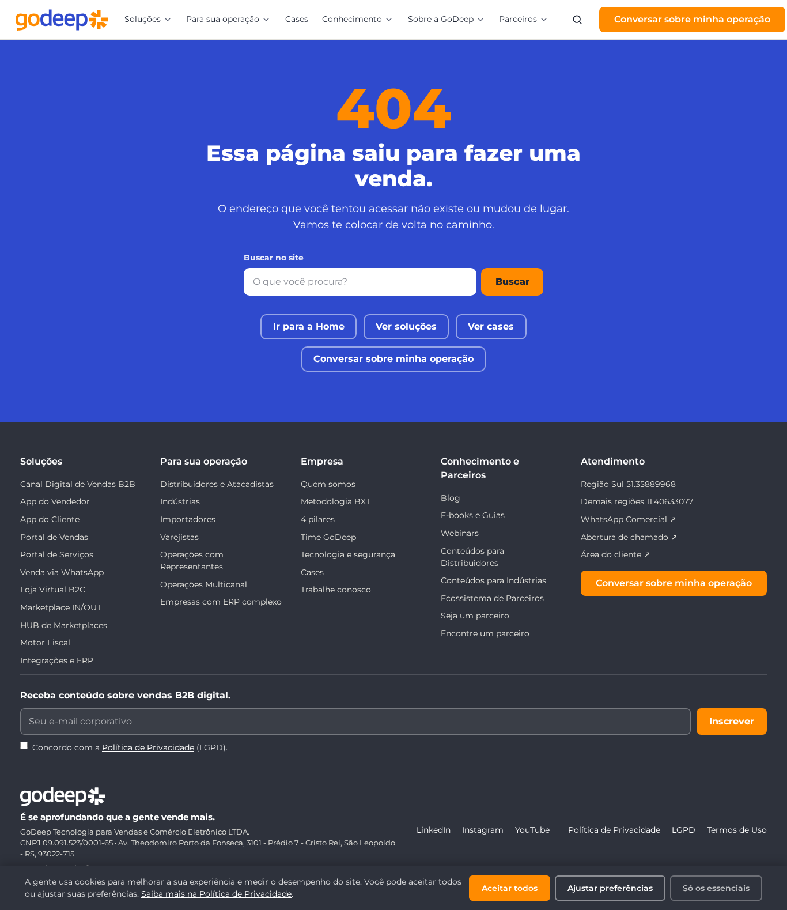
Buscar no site (274, 257)
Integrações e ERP (56, 660)
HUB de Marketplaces (63, 625)
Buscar (512, 281)
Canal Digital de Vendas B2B (77, 484)
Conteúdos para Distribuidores (472, 557)
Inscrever (731, 721)
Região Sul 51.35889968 (628, 484)
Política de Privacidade (148, 747)
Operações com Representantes (192, 560)
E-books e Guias (473, 515)
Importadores (187, 519)
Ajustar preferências (610, 888)
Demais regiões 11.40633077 (637, 501)
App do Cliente (50, 519)
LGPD (683, 830)
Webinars (460, 533)
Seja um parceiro (475, 615)
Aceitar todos (510, 888)
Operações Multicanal (203, 584)
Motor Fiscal (45, 642)
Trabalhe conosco (336, 589)
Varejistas (179, 537)
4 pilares (318, 519)
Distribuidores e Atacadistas (217, 484)
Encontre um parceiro (485, 633)
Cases (296, 19)
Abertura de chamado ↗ (629, 537)
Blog (450, 498)
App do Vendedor (55, 501)
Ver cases (491, 326)
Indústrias (180, 501)
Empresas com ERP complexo (221, 601)
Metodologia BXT (335, 501)
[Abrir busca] (577, 19)
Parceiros (518, 19)
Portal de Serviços (56, 554)
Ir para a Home (309, 326)
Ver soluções (406, 326)
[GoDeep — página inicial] (62, 19)
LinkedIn (434, 830)
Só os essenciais (716, 888)
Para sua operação (222, 19)
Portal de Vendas (54, 537)
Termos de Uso (737, 830)
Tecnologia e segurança (348, 554)
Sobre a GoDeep (441, 19)
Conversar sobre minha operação (692, 19)
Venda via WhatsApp (62, 572)
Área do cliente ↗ (615, 554)
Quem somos (328, 484)
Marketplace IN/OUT (60, 607)
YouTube (532, 830)
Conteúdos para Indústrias (493, 580)
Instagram (483, 830)
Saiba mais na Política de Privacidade (216, 894)
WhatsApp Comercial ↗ (628, 519)
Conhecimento (352, 19)
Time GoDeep (328, 537)
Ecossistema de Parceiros (492, 598)
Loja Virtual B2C (52, 589)
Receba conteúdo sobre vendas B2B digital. (125, 695)
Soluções (142, 19)
